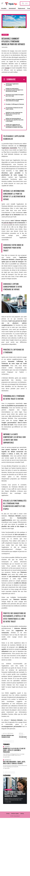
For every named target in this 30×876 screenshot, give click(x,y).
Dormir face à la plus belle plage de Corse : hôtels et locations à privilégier (14, 750)
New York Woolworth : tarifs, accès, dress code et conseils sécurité (14, 763)
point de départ (8, 222)
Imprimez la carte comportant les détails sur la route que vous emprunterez (14, 114)
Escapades (5, 34)
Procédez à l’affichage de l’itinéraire (15, 104)
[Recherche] (23, 3)
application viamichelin (9, 148)
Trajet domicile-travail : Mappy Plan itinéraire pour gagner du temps (15, 794)
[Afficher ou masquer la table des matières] (20, 80)
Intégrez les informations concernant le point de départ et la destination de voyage (14, 90)
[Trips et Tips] (11, 3)
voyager (7, 68)
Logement (7, 746)
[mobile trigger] (3, 3)
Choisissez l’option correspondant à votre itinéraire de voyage (15, 100)
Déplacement (8, 789)
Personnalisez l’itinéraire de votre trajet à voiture (14, 108)
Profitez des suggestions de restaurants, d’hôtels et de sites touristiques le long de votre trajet (14, 126)
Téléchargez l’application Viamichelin (12, 84)
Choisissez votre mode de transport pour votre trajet (15, 95)
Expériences (8, 759)
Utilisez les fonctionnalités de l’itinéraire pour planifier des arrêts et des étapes (14, 120)
